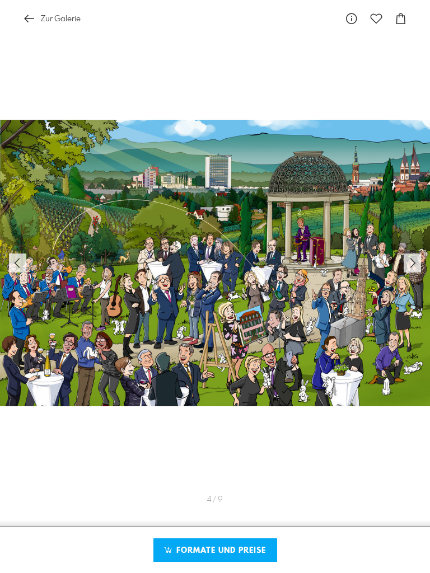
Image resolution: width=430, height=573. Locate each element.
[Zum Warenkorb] (401, 18)
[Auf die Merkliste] (376, 18)
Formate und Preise (220, 551)
